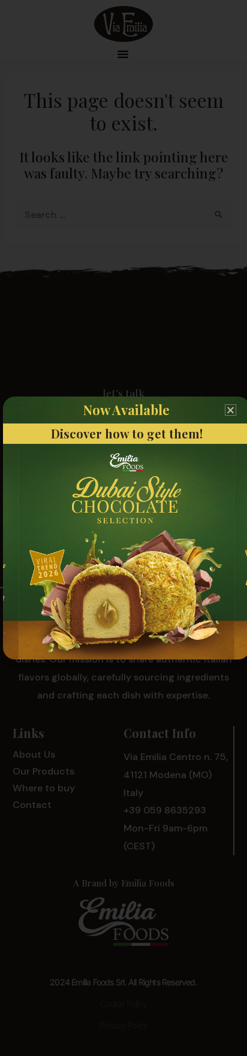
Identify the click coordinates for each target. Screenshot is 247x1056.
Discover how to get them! (127, 433)
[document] (123, 528)
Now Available (126, 410)
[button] (230, 410)
